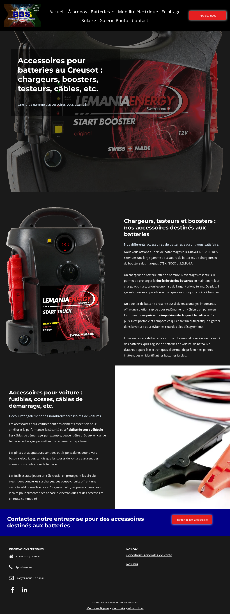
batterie (151, 275)
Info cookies (135, 608)
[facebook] (12, 590)
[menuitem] (57, 11)
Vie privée (118, 608)
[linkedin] (24, 590)
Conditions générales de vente (149, 555)
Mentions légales (98, 608)
